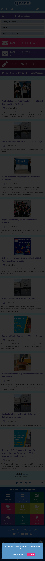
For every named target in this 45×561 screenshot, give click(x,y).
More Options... (17, 554)
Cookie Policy (25, 549)
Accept (31, 554)
